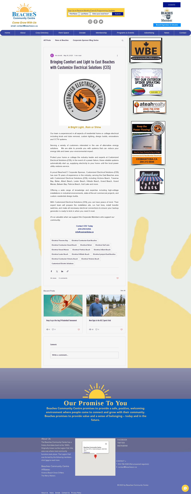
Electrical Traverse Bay (60, 240)
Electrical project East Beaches (104, 254)
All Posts (47, 40)
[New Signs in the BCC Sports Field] (105, 305)
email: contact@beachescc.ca (24, 26)
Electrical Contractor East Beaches (84, 240)
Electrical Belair (86, 245)
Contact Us (66, 493)
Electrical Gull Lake (103, 245)
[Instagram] (90, 21)
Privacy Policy (76, 493)
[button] (122, 40)
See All (123, 290)
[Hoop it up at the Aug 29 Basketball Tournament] (63, 305)
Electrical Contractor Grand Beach (64, 245)
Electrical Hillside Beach (80, 254)
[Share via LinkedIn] (62, 271)
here (47, 460)
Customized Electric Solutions (62, 263)
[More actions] (117, 55)
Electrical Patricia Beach (81, 250)
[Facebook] (95, 21)
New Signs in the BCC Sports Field (100, 320)
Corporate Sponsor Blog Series (85, 40)
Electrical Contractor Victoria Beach (65, 259)
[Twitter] (101, 21)
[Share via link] (68, 271)
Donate (57, 493)
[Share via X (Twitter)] (57, 271)
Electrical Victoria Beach (90, 259)
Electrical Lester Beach (60, 254)
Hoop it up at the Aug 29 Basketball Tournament (61, 320)
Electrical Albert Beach (102, 250)
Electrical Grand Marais (60, 250)
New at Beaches (62, 40)
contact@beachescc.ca (127, 467)
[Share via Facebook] (51, 271)
